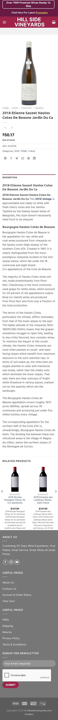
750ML (23, 151)
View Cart (8, 601)
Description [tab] (9, 177)
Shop (15, 108)
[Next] (55, 498)
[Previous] (2, 498)
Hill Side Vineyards (29, 22)
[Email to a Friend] (22, 158)
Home (5, 108)
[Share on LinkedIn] (34, 158)
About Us (8, 582)
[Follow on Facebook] (5, 562)
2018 (16, 151)
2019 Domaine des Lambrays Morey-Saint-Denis (43, 500)
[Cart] (54, 22)
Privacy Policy (11, 638)
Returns (7, 632)
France (39, 108)
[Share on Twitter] (17, 158)
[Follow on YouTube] (17, 562)
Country (26, 108)
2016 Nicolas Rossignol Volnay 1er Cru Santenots (14, 500)
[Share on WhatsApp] (5, 158)
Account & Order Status (16, 594)
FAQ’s (5, 619)
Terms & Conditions (14, 644)
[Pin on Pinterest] (28, 158)
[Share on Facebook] (11, 158)
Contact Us (9, 588)
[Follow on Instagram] (11, 562)
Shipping (7, 625)
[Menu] (4, 22)
